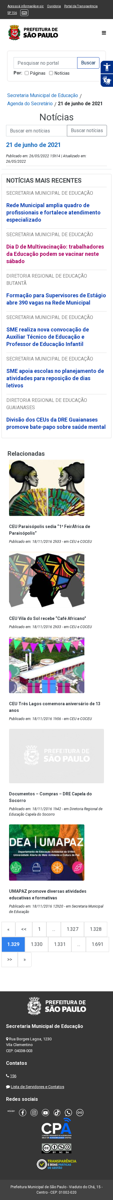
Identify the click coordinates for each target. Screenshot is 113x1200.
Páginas (38, 73)
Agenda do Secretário (30, 103)
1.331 (60, 944)
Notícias (62, 73)
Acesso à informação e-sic (26, 6)
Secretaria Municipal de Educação (42, 95)
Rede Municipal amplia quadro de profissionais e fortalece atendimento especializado (53, 212)
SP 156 (12, 13)
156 (13, 1076)
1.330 (36, 944)
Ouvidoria (54, 6)
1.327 (72, 929)
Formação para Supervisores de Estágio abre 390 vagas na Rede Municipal (56, 299)
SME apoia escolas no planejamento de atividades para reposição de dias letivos (55, 378)
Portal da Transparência (81, 6)
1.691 (97, 944)
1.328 (96, 929)
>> (9, 959)
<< (24, 929)
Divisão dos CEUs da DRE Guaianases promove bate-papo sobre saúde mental (56, 423)
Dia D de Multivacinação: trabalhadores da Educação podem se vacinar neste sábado (55, 253)
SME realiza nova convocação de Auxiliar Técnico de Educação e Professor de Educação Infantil (47, 336)
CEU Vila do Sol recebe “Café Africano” (47, 618)
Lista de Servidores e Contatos (37, 1086)
